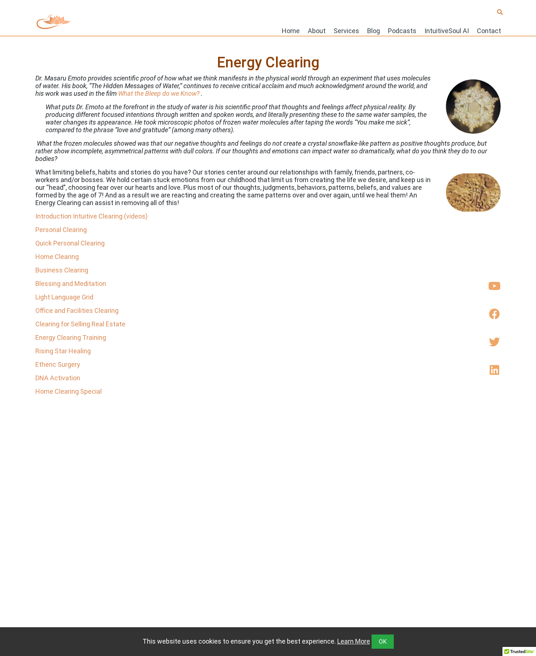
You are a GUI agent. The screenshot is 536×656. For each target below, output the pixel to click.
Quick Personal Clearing (70, 243)
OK (383, 641)
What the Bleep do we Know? (158, 93)
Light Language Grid (64, 297)
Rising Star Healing (63, 351)
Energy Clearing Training (70, 337)
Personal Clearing (61, 229)
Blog (373, 30)
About (317, 30)
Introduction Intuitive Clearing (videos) (91, 216)
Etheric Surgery (57, 364)
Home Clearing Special (68, 391)
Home (291, 30)
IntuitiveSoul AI (446, 30)
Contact (489, 30)
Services (346, 30)
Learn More (353, 641)
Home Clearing (57, 256)
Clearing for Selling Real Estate (80, 324)
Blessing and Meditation (70, 283)
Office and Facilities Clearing (77, 310)
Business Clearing (61, 270)
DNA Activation (57, 378)
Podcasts (402, 30)
